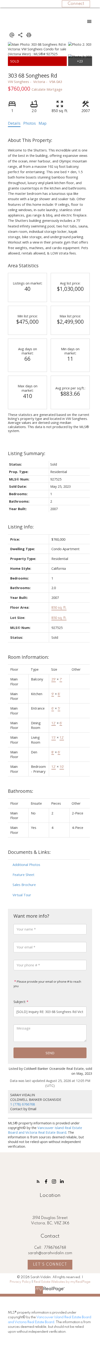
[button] (38, 1181)
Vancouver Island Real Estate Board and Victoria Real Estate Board (45, 1130)
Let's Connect (50, 1265)
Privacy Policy (20, 1282)
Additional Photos (26, 864)
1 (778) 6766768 (22, 1104)
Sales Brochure (24, 884)
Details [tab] (14, 123)
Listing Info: (21, 527)
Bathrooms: (20, 791)
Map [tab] (43, 123)
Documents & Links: (29, 852)
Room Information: (28, 657)
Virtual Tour (22, 894)
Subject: (19, 1001)
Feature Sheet (23, 874)
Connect (76, 4)
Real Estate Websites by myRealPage (61, 1282)
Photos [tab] (29, 123)
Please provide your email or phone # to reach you (47, 983)
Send (50, 1052)
